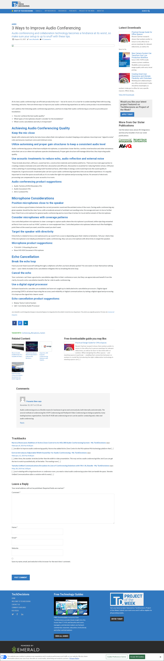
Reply (22, 423)
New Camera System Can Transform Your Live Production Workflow (141, 55)
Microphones (35, 333)
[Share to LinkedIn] (25, 324)
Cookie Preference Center (116, 657)
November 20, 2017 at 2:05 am (31, 405)
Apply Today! (127, 114)
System (42, 333)
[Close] (160, 656)
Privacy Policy (74, 658)
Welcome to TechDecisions (21, 601)
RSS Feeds (15, 611)
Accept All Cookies (137, 657)
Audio (14, 24)
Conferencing (26, 333)
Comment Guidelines (19, 607)
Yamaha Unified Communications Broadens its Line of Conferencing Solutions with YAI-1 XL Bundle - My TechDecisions (60, 466)
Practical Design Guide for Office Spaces (91, 343)
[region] (82, 657)
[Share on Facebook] (14, 324)
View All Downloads (126, 95)
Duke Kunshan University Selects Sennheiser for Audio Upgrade (17, 376)
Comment (16, 492)
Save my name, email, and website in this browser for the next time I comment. (41, 561)
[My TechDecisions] (21, 6)
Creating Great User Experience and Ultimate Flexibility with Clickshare (142, 76)
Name (15, 527)
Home (13, 598)
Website (15, 548)
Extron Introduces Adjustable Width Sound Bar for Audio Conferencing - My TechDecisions (49, 453)
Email (14, 538)
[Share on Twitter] (20, 324)
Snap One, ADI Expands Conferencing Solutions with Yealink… (44, 356)
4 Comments (46, 39)
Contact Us (16, 604)
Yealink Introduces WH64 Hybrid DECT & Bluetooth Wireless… (31, 355)
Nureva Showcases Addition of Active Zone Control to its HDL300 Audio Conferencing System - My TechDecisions (59, 443)
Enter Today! (116, 619)
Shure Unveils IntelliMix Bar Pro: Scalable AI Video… (17, 354)
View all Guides (61, 636)
